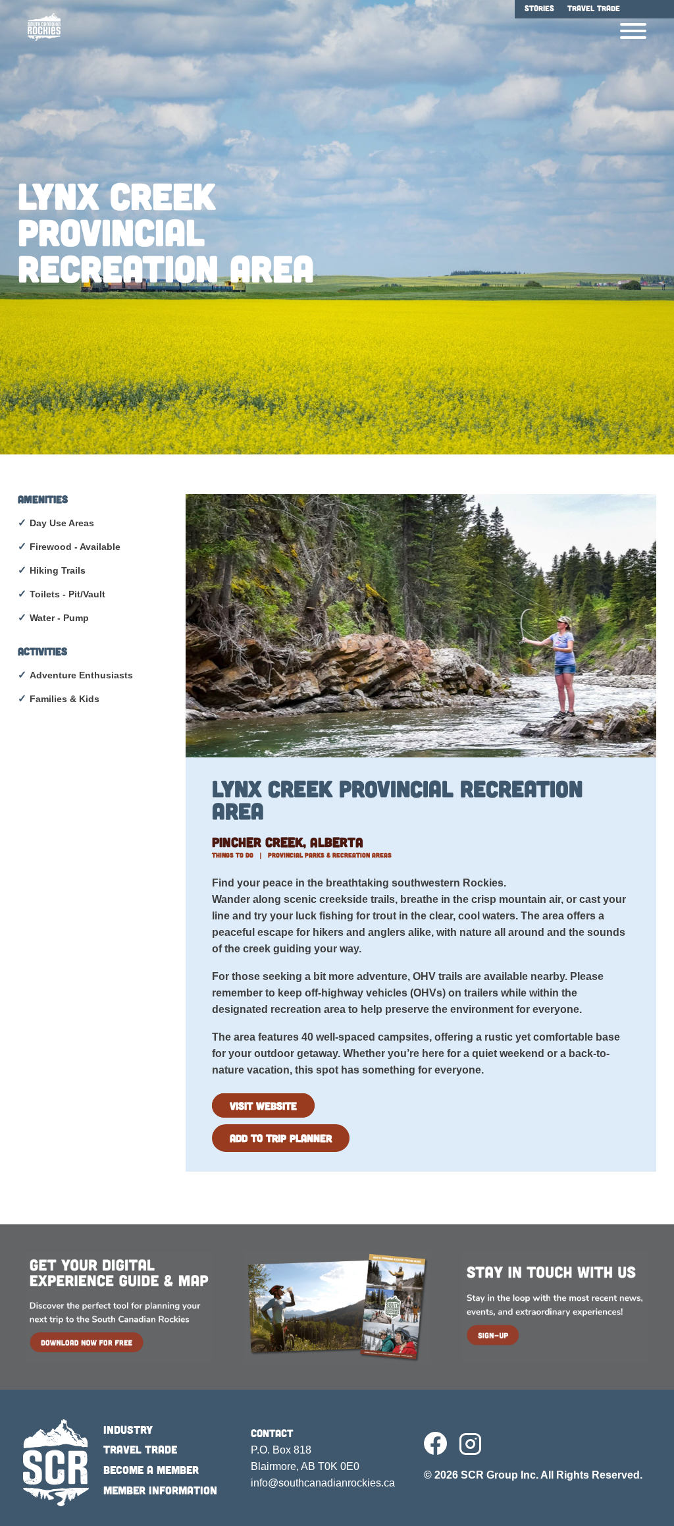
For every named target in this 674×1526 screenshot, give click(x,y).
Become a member (151, 1469)
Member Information (160, 1489)
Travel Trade (140, 1449)
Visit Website (263, 1105)
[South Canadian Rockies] (39, 27)
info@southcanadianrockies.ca (323, 1482)
